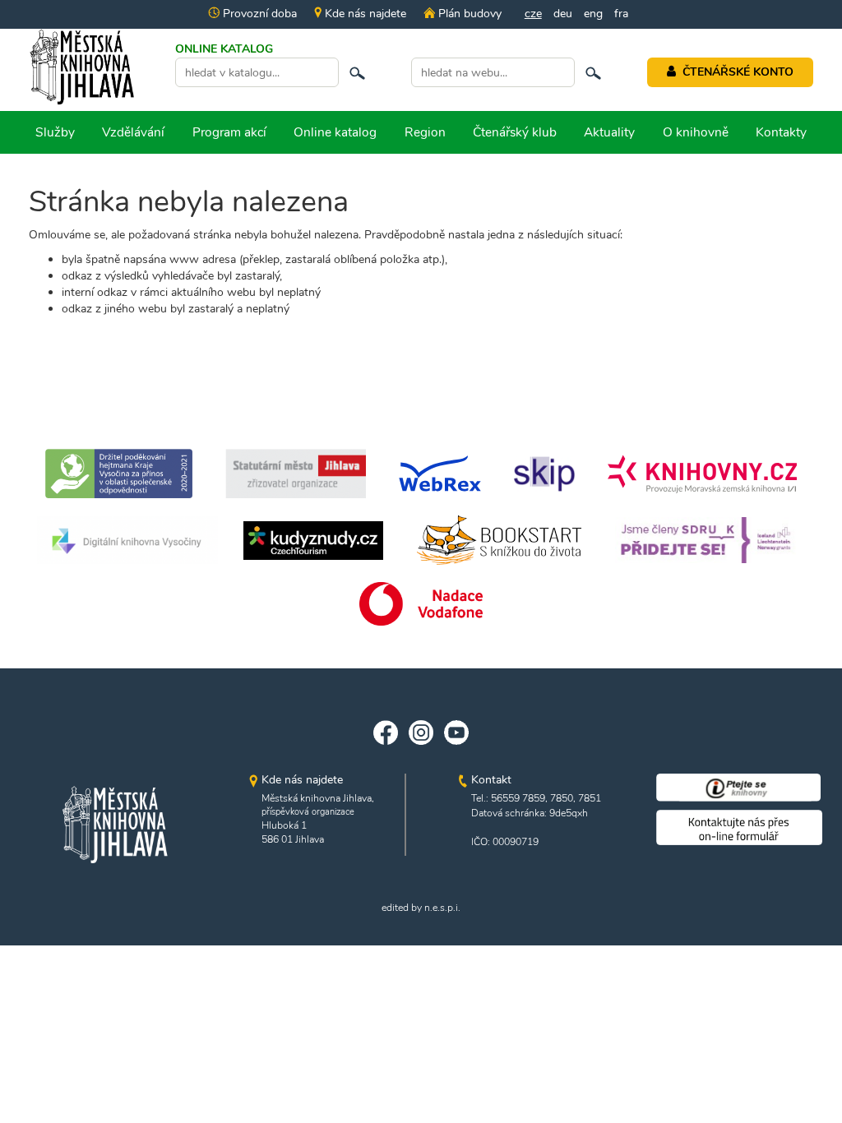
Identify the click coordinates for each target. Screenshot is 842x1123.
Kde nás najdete (364, 13)
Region (425, 132)
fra (621, 13)
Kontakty (781, 132)
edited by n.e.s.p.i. (421, 907)
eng (593, 13)
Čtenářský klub (515, 132)
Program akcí (229, 132)
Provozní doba (258, 13)
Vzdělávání (133, 132)
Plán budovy (468, 13)
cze (533, 13)
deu (562, 13)
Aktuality (609, 132)
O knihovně (696, 132)
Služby (55, 132)
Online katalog (335, 132)
